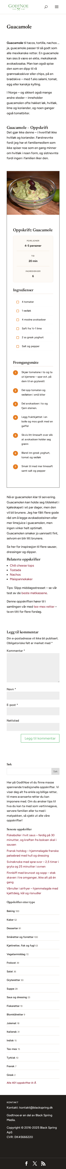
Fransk (10, 1066)
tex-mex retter (44, 607)
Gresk (10, 1075)
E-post (12, 705)
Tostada (15, 570)
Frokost (11, 962)
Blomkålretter (15, 1014)
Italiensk (12, 1031)
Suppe (10, 988)
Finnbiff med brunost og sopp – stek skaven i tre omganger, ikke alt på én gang (31, 877)
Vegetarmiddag (16, 954)
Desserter (12, 928)
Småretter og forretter (20, 937)
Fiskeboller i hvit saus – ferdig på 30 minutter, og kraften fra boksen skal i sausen (31, 839)
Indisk (10, 1040)
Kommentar (16, 650)
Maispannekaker (21, 579)
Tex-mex (12, 1049)
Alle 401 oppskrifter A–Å (21, 1082)
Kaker (10, 919)
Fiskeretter (13, 1006)
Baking (11, 911)
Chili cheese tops (22, 565)
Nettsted (13, 720)
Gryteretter (13, 980)
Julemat (11, 1023)
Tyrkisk (11, 1057)
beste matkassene (34, 593)
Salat (10, 971)
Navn (11, 689)
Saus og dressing (17, 997)
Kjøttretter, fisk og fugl (21, 945)
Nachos (15, 574)
